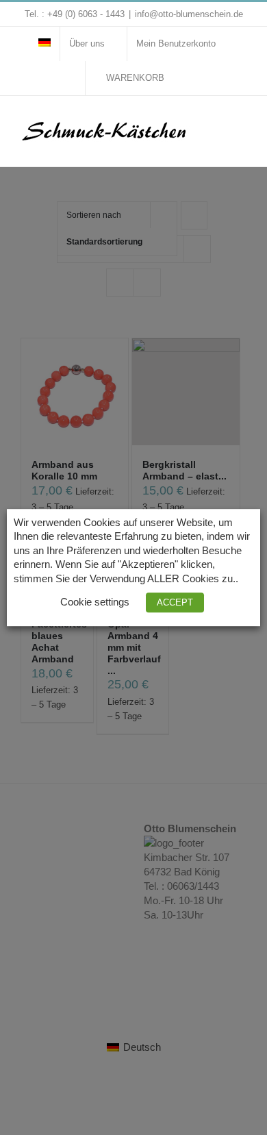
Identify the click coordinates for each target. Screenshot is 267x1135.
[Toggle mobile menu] (241, 123)
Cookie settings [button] (94, 602)
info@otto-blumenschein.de (189, 14)
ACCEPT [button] (175, 602)
